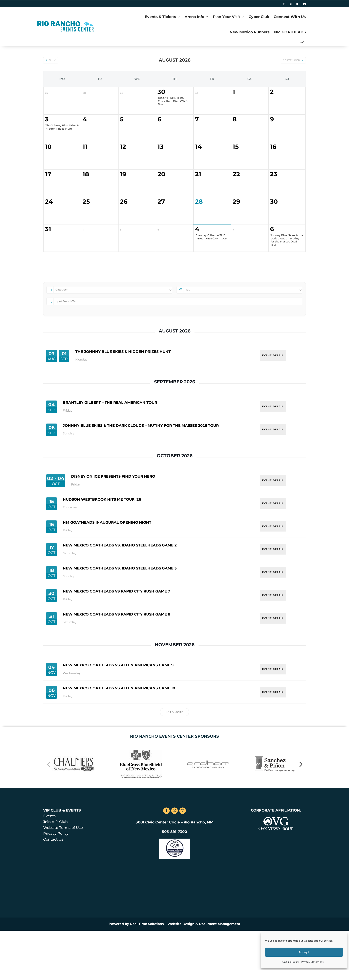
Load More (174, 712)
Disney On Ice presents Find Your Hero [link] (113, 476)
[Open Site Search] (302, 41)
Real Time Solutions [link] (147, 924)
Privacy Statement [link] (312, 961)
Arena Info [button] (194, 17)
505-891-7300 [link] (174, 831)
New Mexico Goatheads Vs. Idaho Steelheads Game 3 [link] (120, 568)
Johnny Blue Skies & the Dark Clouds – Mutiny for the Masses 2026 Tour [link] (141, 425)
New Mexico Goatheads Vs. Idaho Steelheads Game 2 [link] (120, 545)
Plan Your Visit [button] (226, 17)
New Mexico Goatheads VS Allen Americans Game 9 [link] (118, 665)
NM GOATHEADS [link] (290, 32)
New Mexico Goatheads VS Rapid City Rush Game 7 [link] (116, 591)
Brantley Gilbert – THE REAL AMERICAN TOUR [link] (110, 402)
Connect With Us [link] (290, 17)
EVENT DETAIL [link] (273, 355)
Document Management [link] (219, 924)
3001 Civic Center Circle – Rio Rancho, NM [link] (174, 822)
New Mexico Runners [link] (250, 32)
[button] (48, 764)
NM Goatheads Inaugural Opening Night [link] (107, 522)
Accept (304, 952)
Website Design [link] (180, 924)
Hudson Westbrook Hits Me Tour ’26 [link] (102, 499)
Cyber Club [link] (259, 17)
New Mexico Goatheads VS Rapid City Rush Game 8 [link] (116, 614)
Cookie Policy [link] (290, 961)
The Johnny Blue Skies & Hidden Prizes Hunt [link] (123, 351)
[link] (284, 5)
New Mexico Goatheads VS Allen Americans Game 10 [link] (119, 688)
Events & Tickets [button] (160, 17)
